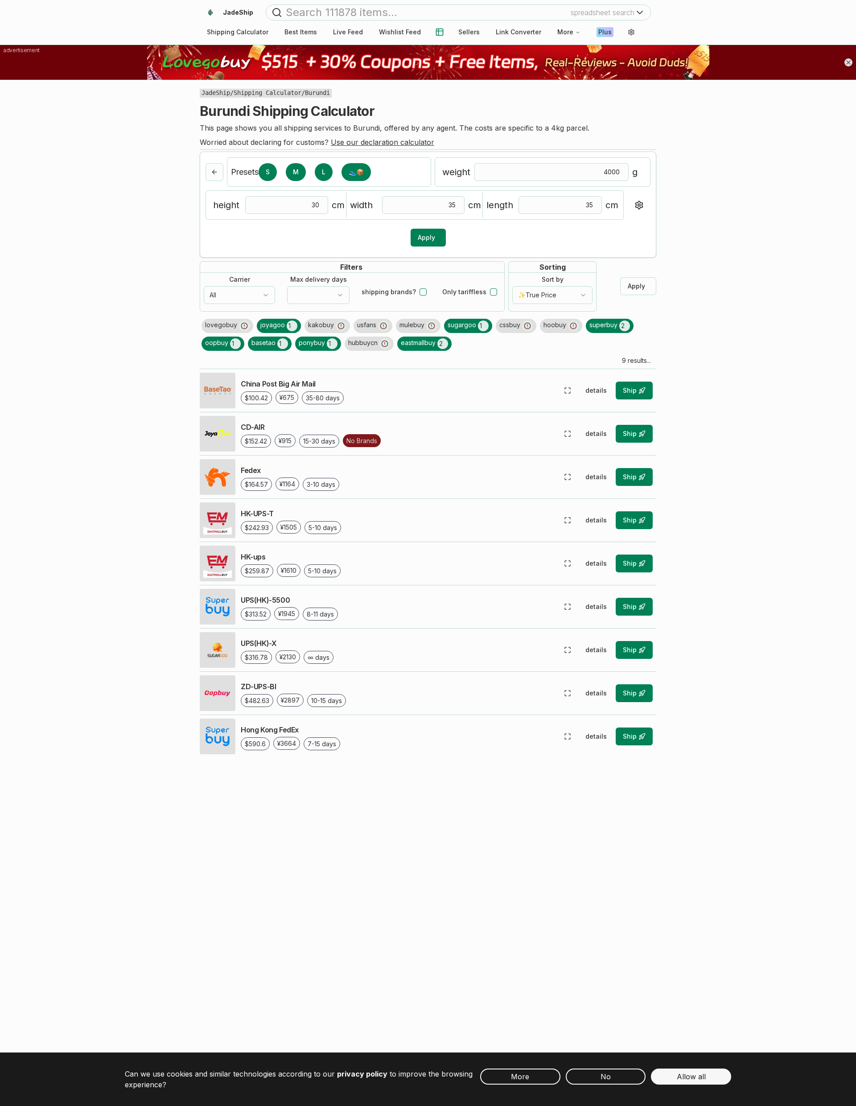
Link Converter (518, 32)
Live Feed (348, 32)
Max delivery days (318, 279)
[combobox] (239, 295)
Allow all (691, 1076)
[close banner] (848, 62)
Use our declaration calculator (382, 142)
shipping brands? (389, 292)
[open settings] (631, 32)
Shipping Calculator (267, 92)
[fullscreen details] (567, 390)
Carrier (239, 279)
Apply (426, 237)
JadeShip (216, 92)
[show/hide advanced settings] (638, 205)
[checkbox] (423, 292)
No (606, 1076)
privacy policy (362, 1073)
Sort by (553, 279)
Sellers (469, 32)
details (596, 390)
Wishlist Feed (400, 32)
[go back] (214, 172)
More (565, 32)
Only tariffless (464, 292)
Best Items (300, 32)
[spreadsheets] (439, 32)
